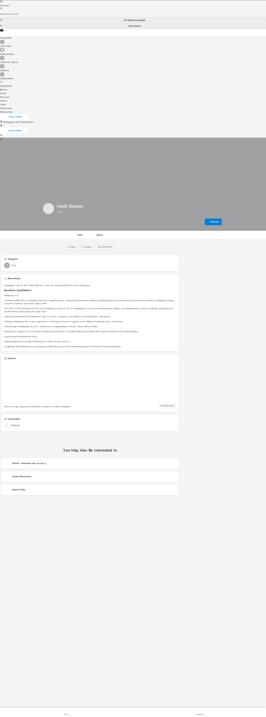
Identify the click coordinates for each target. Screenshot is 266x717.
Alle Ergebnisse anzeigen (134, 20)
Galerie (99, 235)
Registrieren (27, 122)
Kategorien (6, 86)
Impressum (6, 108)
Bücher (3, 89)
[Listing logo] (48, 208)
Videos (3, 100)
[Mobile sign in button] (1, 125)
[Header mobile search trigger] (1, 136)
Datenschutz (6, 112)
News (3, 104)
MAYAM (4, 5)
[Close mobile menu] (1, 82)
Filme (3, 93)
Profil (79, 235)
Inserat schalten (15, 117)
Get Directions (167, 406)
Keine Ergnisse (134, 26)
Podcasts (5, 97)
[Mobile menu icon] (133, 2)
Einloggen (9, 122)
